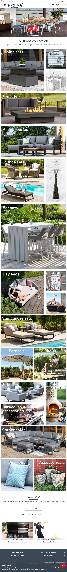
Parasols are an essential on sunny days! (17, 542)
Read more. (48, 570)
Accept (63, 565)
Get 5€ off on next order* (32, 514)
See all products (32, 509)
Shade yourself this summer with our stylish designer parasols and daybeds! (49, 542)
